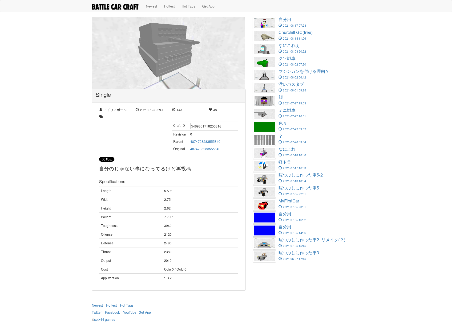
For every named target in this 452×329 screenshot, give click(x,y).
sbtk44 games (104, 319)
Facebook (112, 312)
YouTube (129, 312)
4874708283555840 (205, 141)
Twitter (97, 312)
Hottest (169, 6)
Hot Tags (188, 6)
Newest (151, 6)
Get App (208, 6)
